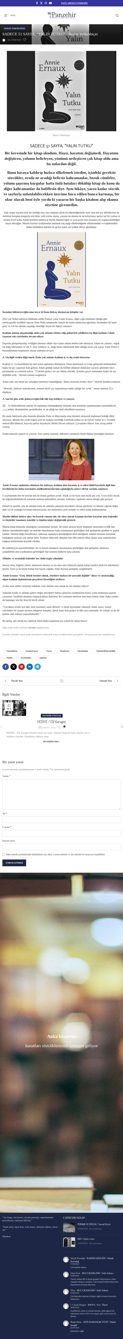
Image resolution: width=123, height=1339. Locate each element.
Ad (4, 813)
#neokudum (83, 651)
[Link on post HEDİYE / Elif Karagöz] (14, 708)
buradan (32, 627)
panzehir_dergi (49, 727)
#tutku (9, 658)
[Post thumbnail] (69, 1227)
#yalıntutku (26, 658)
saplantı (43, 658)
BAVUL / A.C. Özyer (98, 1305)
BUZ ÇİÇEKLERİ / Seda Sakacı (97, 1273)
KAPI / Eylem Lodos (86, 1238)
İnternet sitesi (8, 841)
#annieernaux (32, 651)
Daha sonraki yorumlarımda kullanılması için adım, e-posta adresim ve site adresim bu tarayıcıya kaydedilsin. (55, 854)
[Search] (117, 15)
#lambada (64, 651)
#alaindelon (12, 651)
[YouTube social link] (50, 3)
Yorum (6, 776)
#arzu (49, 651)
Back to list (61, 681)
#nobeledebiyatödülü (105, 651)
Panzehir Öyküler (51, 716)
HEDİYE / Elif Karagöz (51, 721)
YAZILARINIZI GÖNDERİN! (74, 3)
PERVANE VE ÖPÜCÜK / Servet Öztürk (94, 1224)
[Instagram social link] (46, 3)
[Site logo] (61, 15)
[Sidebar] (4, 406)
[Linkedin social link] (29, 667)
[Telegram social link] (37, 667)
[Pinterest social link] (21, 667)
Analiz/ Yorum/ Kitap (14, 28)
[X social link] (41, 3)
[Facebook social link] (37, 3)
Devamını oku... (51, 741)
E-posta (6, 827)
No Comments (95, 1229)
